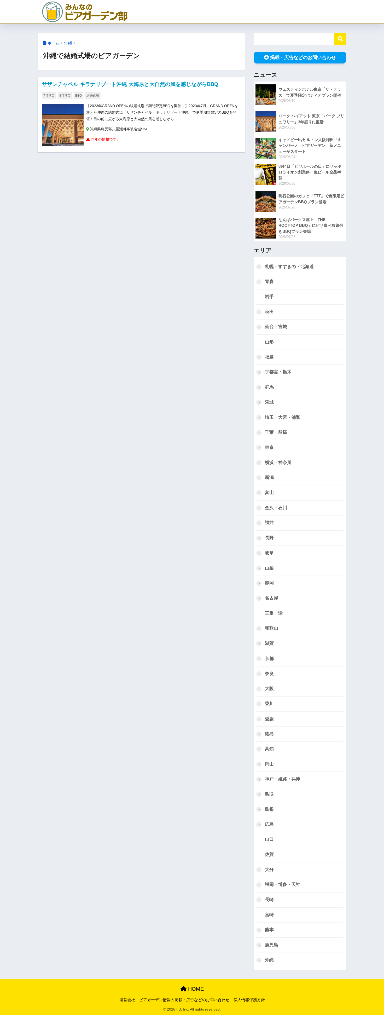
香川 (269, 703)
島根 (269, 809)
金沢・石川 (276, 507)
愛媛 (269, 718)
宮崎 (269, 914)
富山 (269, 492)
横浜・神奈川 (278, 462)
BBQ (78, 95)
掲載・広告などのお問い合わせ (303, 57)
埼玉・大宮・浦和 (282, 417)
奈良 (269, 673)
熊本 (269, 929)
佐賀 (269, 854)
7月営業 (49, 95)
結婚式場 (92, 95)
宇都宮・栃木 (278, 371)
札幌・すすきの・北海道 (289, 266)
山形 (269, 341)
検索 (340, 39)
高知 (269, 748)
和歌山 (271, 628)
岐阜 (269, 552)
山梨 (269, 568)
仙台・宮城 (276, 326)
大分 (269, 869)
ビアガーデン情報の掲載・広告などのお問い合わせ (184, 1000)
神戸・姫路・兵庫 (282, 778)
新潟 (269, 477)
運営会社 (127, 1000)
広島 (269, 824)
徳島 (269, 733)
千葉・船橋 (276, 432)
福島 (269, 357)
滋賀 (269, 643)
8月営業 (65, 95)
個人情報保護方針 (249, 1000)
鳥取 (269, 794)
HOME (195, 989)
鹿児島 (271, 944)
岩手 (269, 296)
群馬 (269, 387)
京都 (269, 658)
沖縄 (68, 43)
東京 (269, 447)
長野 (269, 537)
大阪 (269, 688)
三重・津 (274, 613)
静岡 (269, 583)
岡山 (269, 764)
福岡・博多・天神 (282, 884)
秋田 (269, 311)
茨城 (269, 402)
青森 (269, 281)
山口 (269, 839)
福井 (269, 522)
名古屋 (271, 598)
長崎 (269, 899)
